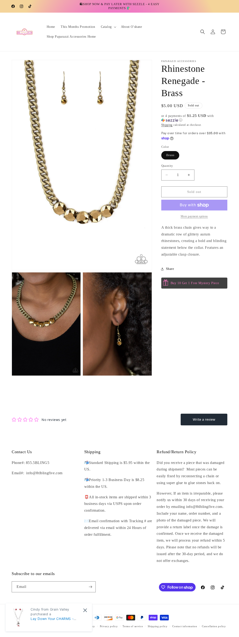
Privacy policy (109, 626)
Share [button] (170, 269)
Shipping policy (158, 626)
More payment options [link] (194, 216)
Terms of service (133, 626)
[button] (108, 27)
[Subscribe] (90, 586)
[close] (85, 610)
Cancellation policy (214, 626)
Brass (172, 156)
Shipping (167, 125)
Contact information (184, 626)
